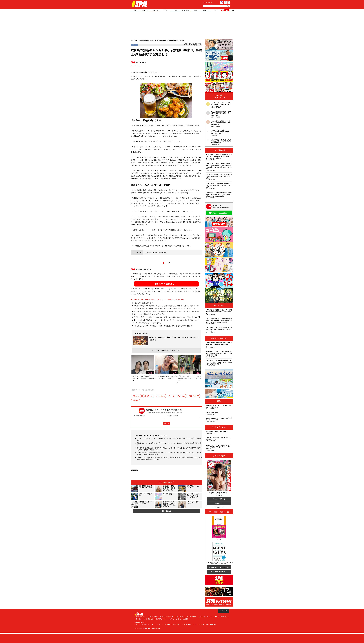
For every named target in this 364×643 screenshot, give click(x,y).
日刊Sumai (167, 624)
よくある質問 (184, 619)
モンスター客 (194, 396)
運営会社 (150, 619)
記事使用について (161, 619)
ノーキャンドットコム (177, 396)
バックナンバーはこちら (219, 507)
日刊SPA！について (153, 616)
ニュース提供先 (166, 616)
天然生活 (146, 624)
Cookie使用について (221, 616)
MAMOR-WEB (188, 624)
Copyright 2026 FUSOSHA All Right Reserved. (147, 628)
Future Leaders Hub (210, 624)
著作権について (140, 619)
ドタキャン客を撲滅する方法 (144, 72)
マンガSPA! (198, 624)
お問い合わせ (173, 619)
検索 (228, 6)
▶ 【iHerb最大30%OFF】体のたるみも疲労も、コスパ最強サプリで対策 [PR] (157, 299)
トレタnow (161, 396)
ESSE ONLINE (156, 624)
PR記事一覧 (177, 616)
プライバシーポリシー (206, 616)
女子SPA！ (138, 624)
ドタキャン (148, 396)
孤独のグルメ (177, 624)
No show (137, 396)
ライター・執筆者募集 (190, 616)
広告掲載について (140, 616)
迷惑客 (136, 400)
